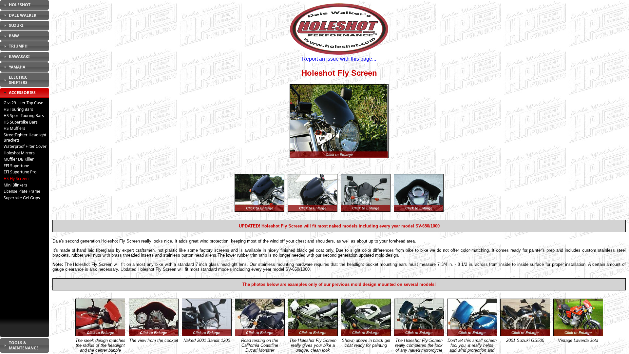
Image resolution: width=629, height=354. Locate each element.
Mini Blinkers (15, 185)
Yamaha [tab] (17, 67)
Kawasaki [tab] (19, 56)
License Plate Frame (22, 191)
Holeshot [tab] (19, 5)
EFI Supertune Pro (20, 172)
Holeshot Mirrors (19, 153)
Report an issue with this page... (339, 59)
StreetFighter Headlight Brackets (25, 137)
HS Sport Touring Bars (24, 115)
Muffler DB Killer (19, 159)
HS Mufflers (14, 128)
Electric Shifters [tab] (18, 79)
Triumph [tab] (18, 46)
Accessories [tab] (22, 92)
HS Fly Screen (16, 178)
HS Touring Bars (18, 109)
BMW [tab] (14, 36)
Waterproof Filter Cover (25, 146)
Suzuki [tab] (16, 25)
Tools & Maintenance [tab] (24, 345)
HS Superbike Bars (21, 122)
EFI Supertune (16, 165)
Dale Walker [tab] (22, 15)
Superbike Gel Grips (22, 198)
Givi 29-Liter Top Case (23, 103)
